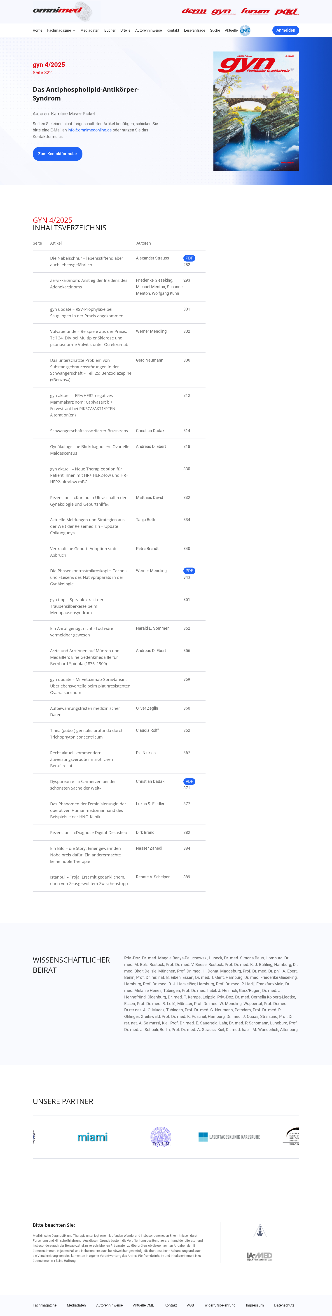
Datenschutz (284, 1305)
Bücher (109, 31)
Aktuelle (231, 31)
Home (37, 31)
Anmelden (285, 30)
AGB (190, 1305)
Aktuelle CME (143, 1305)
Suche (215, 31)
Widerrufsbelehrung (220, 1305)
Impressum (255, 1305)
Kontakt (173, 31)
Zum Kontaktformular (57, 153)
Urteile (125, 31)
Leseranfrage (194, 31)
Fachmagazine (59, 31)
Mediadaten (89, 31)
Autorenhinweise (148, 31)
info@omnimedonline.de (90, 130)
